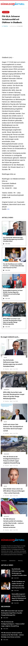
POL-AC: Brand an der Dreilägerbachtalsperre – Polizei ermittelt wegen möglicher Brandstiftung (12, 624)
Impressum (4, 560)
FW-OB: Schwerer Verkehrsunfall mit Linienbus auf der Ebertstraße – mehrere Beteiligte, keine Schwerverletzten (13, 523)
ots (8, 209)
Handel (5, 260)
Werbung (20, 560)
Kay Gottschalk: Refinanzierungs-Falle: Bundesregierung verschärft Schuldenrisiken (13, 239)
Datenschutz (12, 560)
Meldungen (5, 12)
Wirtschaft (6, 286)
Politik (5, 233)
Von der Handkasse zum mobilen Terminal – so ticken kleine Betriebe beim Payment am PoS (13, 265)
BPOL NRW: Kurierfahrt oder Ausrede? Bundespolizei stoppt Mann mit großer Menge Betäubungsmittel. (12, 613)
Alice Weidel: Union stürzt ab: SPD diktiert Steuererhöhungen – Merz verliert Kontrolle (14, 491)
